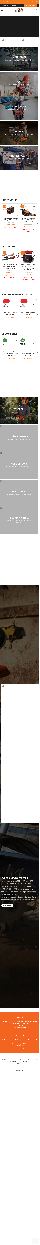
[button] (16, 209)
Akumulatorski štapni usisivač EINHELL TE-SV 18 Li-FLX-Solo (10, 605)
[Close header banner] (36, 2)
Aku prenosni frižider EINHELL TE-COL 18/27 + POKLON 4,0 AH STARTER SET (28, 267)
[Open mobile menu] (2, 10)
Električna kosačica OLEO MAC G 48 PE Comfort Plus (28, 220)
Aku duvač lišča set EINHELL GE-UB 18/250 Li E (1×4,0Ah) (10, 266)
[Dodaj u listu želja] (16, 206)
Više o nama (7, 1148)
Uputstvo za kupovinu (16, 5)
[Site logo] (19, 10)
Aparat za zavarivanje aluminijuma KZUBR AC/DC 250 (28, 605)
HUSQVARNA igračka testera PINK (10, 439)
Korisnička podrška (30, 5)
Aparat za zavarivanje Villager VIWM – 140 (10, 219)
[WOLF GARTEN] (10, 41)
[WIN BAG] (30, 41)
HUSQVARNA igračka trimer (28, 313)
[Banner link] (19, 59)
